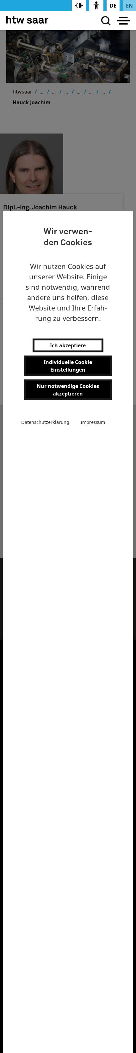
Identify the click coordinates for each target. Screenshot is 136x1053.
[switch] (79, 5)
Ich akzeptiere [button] (68, 345)
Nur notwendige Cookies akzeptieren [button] (68, 390)
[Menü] (123, 20)
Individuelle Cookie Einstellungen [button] (68, 366)
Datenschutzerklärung (45, 422)
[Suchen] (104, 21)
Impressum (93, 422)
